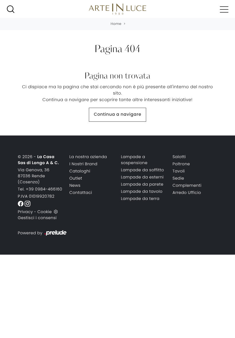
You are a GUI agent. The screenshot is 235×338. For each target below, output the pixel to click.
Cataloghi (79, 171)
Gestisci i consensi (37, 218)
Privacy (25, 212)
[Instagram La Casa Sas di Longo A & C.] (27, 203)
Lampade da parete (142, 184)
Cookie (44, 212)
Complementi (187, 185)
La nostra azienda (88, 157)
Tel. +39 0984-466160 (40, 189)
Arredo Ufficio (187, 192)
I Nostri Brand (83, 164)
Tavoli (179, 171)
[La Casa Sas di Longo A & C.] (117, 9)
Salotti (179, 157)
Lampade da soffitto (142, 170)
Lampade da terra (140, 198)
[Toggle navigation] (224, 9)
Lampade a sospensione (134, 160)
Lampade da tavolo (141, 191)
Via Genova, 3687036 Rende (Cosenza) (34, 176)
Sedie (178, 178)
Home (116, 23)
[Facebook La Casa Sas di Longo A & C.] (21, 203)
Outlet (75, 178)
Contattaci (80, 192)
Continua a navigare (117, 114)
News (75, 185)
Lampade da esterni (142, 177)
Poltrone (181, 164)
